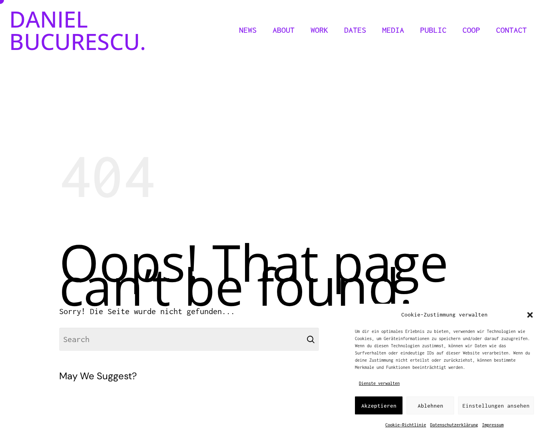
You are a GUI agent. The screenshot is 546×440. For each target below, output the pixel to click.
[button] (530, 315)
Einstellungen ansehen (496, 405)
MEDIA (393, 29)
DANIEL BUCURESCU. (77, 30)
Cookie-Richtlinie (405, 424)
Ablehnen (430, 405)
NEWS (248, 29)
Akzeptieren (379, 405)
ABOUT (284, 29)
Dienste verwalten (379, 383)
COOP (471, 29)
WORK (319, 29)
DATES (355, 29)
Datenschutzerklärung (454, 424)
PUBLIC (433, 29)
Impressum (493, 424)
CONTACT (511, 29)
